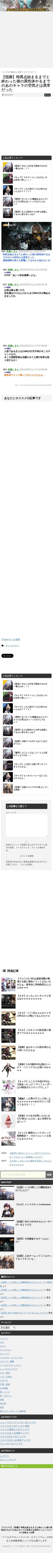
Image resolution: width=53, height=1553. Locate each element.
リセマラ (4, 1380)
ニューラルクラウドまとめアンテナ (18, 1422)
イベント (4, 1338)
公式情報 (4, 1388)
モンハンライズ (8, 1459)
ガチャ (3, 1346)
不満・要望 (5, 1384)
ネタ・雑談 (5, 1373)
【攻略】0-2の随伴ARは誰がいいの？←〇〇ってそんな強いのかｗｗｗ (34, 1067)
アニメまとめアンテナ (11, 1443)
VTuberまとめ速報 (10, 639)
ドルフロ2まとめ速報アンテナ (15, 1440)
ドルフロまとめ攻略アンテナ (14, 1433)
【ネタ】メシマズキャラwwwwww (33, 1204)
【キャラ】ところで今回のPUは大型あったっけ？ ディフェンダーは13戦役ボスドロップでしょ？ (34, 1084)
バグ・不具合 (6, 1377)
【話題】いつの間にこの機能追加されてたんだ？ (22, 1282)
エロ (2, 1342)
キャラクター (12, 645)
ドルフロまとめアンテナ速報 (14, 1426)
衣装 (2, 1407)
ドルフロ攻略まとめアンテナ (14, 1429)
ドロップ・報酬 (7, 1361)
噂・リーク (5, 1392)
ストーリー (5, 1354)
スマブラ (4, 1456)
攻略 (2, 1400)
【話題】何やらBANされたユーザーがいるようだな (23, 1313)
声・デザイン (6, 1396)
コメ (47, 95)
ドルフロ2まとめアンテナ (13, 1436)
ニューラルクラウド (9, 1369)
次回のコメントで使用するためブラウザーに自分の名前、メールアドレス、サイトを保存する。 (26, 847)
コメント (11, 812)
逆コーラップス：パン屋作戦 (13, 1411)
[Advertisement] (26, 38)
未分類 (3, 1403)
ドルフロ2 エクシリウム (11, 1357)
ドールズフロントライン (11, 1365)
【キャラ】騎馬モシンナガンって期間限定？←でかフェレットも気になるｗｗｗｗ (34, 1136)
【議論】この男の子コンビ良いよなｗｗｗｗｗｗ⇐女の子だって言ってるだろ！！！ (34, 1101)
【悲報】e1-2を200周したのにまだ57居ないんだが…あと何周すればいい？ (34, 1118)
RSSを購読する (10, 1466)
